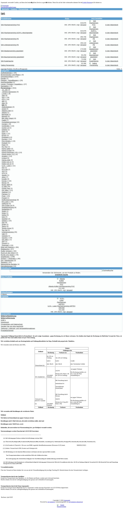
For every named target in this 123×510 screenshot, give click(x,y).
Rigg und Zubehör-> (8, 247)
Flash (4, 145)
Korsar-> (5, 181)
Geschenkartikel (6, 82)
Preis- (67, 18)
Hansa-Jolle (6, 160)
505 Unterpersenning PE (10, 45)
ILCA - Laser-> (7, 166)
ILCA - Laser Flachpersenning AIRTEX (61, 306)
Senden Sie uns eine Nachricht (12, 326)
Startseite (5, 9)
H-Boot (4, 158)
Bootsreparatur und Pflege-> (11, 75)
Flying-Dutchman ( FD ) (10, 152)
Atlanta (4, 113)
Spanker (5, 219)
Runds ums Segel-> (8, 255)
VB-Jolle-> (5, 240)
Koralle (4, 179)
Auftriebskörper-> (7, 73)
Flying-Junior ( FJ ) (8, 154)
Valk (3, 234)
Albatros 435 (6, 111)
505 (31, 9)
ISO (3, 168)
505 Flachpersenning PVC (10, 25)
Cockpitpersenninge (9, 122)
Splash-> (5, 221)
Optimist (5, 192)
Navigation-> (5, 86)
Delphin (4, 130)
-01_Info (5, 90)
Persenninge (23, 9)
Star (3, 222)
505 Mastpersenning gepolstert (12, 51)
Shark (4, 211)
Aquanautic (67, 500)
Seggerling (5, 209)
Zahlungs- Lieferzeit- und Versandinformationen (18, 328)
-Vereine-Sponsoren (9, 92)
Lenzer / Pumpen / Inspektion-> (12, 84)
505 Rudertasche (7, 61)
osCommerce (51, 502)
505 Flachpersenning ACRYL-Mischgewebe (16, 33)
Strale (4, 224)
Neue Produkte (6, 277)
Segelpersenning (8, 207)
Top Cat (4, 230)
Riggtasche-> (5, 249)
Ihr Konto (13, 7)
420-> (4, 97)
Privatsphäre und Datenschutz (12, 324)
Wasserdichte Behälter (9, 264)
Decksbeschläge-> (7, 77)
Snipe (4, 213)
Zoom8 (4, 243)
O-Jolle (4, 186)
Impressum (5, 322)
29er (3, 95)
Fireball (4, 143)
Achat (4, 109)
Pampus (5, 194)
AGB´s (3, 320)
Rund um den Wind (8, 253)
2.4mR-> (5, 94)
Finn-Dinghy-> (7, 141)
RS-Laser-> (6, 202)
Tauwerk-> (4, 262)
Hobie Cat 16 (6, 164)
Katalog (14, 9)
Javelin (4, 175)
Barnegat (5, 114)
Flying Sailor (6, 149)
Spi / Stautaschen (7, 260)
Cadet (4, 120)
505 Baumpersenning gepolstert (12, 57)
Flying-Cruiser (7, 150)
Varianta (5, 236)
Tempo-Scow (6, 228)
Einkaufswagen (7, 292)
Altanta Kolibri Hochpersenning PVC (62, 286)
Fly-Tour (5, 147)
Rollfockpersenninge (9, 200)
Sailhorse (5, 204)
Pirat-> (4, 196)
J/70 (3, 173)
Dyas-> (4, 133)
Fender (3, 78)
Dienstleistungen (7, 266)
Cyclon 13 (5, 128)
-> (6, 88)
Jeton (4, 177)
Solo (3, 217)
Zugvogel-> (6, 245)
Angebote (4, 296)
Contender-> (6, 126)
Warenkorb (4, 7)
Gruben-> (5, 156)
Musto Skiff (6, 185)
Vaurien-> (5, 238)
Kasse (8, 7)
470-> (4, 99)
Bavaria (4, 116)
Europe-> (5, 139)
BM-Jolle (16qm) (8, 118)
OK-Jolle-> (5, 190)
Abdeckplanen (7, 107)
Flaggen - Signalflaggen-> (10, 80)
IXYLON (5, 169)
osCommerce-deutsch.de (76, 502)
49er (3, 103)
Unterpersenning (8, 232)
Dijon (3, 132)
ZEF (3, 241)
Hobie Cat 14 (6, 162)
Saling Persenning (7, 65)
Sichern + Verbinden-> (9, 259)
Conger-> (5, 124)
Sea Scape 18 (7, 205)
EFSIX (4, 135)
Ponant (4, 198)
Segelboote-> (6, 257)
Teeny (4, 226)
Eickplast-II (6, 137)
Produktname (6, 18)
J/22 (3, 171)
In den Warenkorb (111, 25)
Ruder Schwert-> (7, 251)
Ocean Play (6, 188)
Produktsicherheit (7, 330)
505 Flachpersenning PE (10, 39)
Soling (4, 215)
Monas (4, 183)
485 (3, 101)
